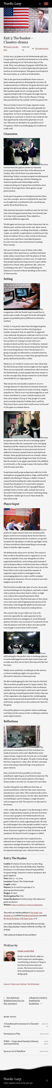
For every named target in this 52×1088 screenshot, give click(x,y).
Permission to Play (12, 1034)
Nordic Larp (12, 3)
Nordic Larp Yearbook (18, 984)
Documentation (41, 48)
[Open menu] (39, 3)
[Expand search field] (46, 3)
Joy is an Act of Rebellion (14, 1051)
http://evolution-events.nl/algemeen (27, 905)
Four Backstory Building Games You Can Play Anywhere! (14, 1000)
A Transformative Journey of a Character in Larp (21, 1025)
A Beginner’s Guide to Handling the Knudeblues (38, 1000)
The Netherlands (33, 984)
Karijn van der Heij (26, 951)
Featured (7, 984)
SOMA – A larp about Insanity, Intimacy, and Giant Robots (21, 1042)
